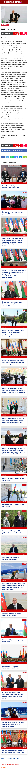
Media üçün (19, 758)
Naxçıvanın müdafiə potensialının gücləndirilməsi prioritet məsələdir (12, 532)
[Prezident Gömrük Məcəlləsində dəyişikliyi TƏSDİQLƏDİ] (14, 602)
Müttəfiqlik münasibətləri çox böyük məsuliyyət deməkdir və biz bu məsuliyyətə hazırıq (13, 724)
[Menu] (2, 2)
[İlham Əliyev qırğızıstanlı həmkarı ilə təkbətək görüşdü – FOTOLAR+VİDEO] (14, 739)
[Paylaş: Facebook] (3, 157)
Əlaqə (14, 758)
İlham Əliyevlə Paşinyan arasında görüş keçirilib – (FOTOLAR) (12, 186)
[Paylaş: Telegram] (21, 157)
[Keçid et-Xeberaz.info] (12, 1)
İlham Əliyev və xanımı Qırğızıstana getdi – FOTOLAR (12, 213)
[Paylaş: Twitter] (7, 157)
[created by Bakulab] (3, 767)
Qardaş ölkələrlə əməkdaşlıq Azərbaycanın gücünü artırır (10, 667)
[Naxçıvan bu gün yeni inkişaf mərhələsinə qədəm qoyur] (14, 545)
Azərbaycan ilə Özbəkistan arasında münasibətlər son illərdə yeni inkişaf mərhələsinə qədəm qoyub (13, 362)
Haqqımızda (9, 758)
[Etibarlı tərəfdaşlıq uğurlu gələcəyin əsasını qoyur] (14, 628)
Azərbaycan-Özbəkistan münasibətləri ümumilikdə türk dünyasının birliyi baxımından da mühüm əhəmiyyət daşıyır (13, 421)
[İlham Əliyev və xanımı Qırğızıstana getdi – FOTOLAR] (14, 200)
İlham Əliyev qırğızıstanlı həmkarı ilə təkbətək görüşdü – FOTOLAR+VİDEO (13, 751)
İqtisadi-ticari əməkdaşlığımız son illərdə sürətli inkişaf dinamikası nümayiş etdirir (12, 304)
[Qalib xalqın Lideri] (14, 14)
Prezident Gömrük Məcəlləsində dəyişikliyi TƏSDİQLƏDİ (11, 614)
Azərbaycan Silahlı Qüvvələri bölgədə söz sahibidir (13, 479)
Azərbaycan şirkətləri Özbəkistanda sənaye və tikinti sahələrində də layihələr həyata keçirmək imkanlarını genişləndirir (13, 333)
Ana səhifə (3, 758)
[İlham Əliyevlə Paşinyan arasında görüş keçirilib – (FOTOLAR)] (14, 174)
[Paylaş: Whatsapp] (12, 157)
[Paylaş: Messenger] (16, 157)
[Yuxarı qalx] (24, 766)
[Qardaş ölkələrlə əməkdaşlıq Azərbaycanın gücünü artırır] (14, 654)
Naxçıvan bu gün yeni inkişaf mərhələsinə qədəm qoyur (10, 558)
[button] (25, 157)
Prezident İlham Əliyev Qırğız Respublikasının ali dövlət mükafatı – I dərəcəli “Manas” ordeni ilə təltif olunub (13, 695)
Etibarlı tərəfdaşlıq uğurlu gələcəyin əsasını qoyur (13, 640)
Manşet (5, 24)
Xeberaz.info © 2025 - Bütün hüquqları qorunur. (10, 764)
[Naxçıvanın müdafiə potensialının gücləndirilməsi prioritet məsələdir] (14, 519)
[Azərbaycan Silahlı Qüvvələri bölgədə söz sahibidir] (14, 467)
